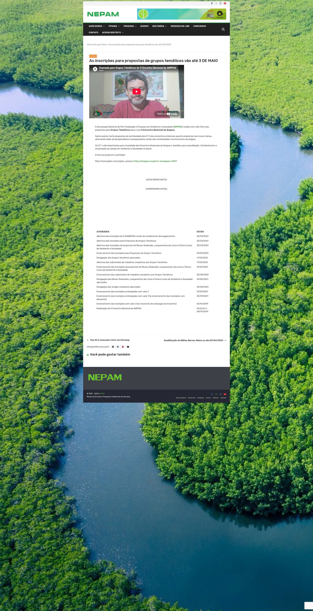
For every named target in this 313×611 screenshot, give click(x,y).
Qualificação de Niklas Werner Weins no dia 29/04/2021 (193, 340)
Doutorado (192, 398)
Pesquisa (129, 26)
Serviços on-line (180, 26)
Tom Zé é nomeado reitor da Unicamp (109, 340)
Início (103, 44)
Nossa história (181, 398)
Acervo (144, 26)
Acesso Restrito (111, 32)
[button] (103, 26)
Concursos (199, 26)
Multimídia (158, 26)
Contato (93, 32)
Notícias (93, 56)
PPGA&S (113, 26)
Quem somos (95, 26)
